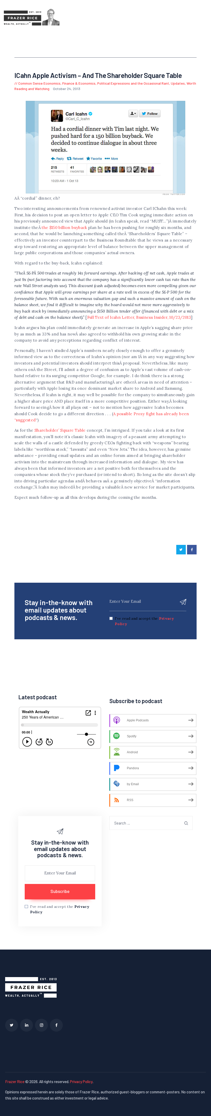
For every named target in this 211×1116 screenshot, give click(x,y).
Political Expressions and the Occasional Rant (133, 83)
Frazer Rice (14, 1081)
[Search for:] (151, 823)
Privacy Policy (81, 1081)
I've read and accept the (144, 621)
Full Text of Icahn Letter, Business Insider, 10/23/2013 (139, 317)
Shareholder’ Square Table (60, 430)
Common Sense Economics (39, 83)
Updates (178, 83)
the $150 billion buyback (64, 227)
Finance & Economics (78, 83)
